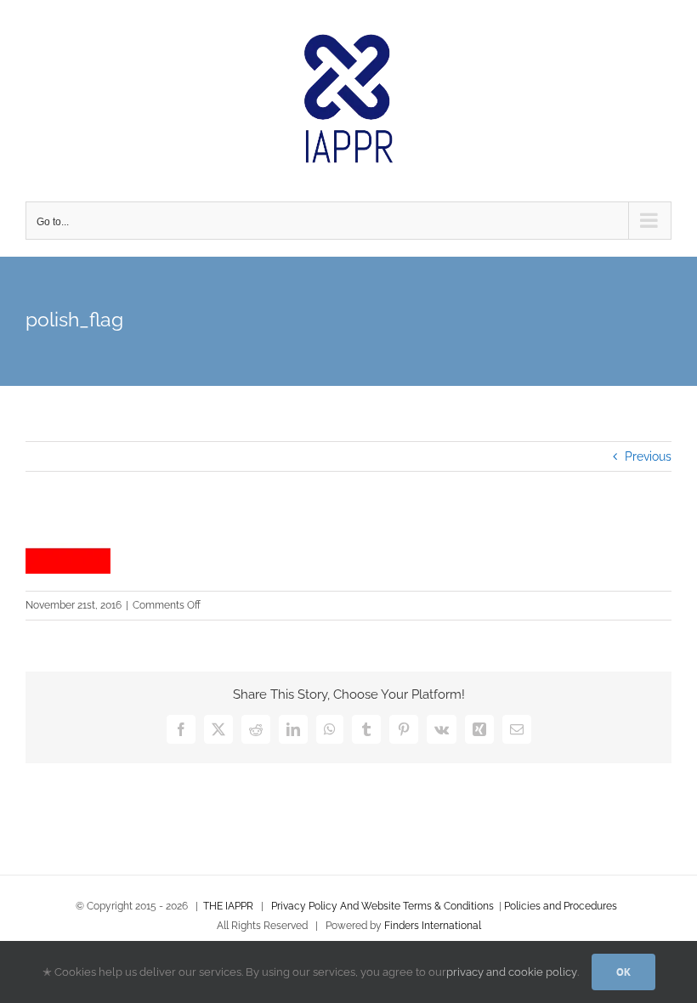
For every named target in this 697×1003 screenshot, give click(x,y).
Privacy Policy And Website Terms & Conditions (382, 906)
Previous (648, 456)
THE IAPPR (228, 906)
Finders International (432, 926)
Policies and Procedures (560, 906)
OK (623, 972)
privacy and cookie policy (511, 972)
